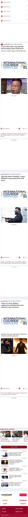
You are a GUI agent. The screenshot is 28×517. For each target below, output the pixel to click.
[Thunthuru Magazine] (23, 503)
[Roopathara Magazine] (23, 500)
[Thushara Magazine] (5, 503)
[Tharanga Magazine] (5, 500)
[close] (27, 1)
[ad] (15, 65)
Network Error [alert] (6, 2)
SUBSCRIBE (23, 495)
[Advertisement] (14, 27)
